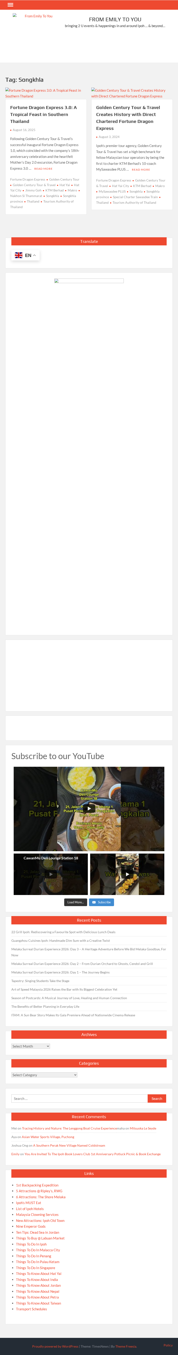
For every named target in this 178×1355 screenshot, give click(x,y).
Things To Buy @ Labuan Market (40, 1238)
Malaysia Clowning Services (37, 1214)
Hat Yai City (120, 186)
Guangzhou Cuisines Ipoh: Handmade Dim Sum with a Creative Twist (60, 940)
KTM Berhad (54, 190)
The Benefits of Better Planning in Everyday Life (45, 1006)
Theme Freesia (125, 1346)
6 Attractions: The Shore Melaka (41, 1197)
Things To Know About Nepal (37, 1291)
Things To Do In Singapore (35, 1268)
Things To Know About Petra (37, 1297)
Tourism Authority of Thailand (134, 202)
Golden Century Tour (64, 179)
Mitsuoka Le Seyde (143, 1128)
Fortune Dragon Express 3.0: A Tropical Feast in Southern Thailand (43, 114)
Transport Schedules (31, 1309)
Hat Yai (65, 185)
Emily (15, 1154)
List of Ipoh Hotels (30, 1209)
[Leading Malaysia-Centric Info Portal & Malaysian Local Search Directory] (89, 452)
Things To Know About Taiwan (38, 1303)
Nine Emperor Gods (31, 1226)
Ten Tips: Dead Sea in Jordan (37, 1232)
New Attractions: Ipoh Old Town (40, 1220)
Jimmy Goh (33, 190)
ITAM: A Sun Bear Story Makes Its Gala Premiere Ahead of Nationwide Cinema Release (73, 1015)
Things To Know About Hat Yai (38, 1273)
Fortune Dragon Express (27, 179)
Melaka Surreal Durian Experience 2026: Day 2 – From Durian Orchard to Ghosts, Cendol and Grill (82, 964)
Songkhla (52, 196)
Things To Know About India (37, 1279)
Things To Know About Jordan (38, 1285)
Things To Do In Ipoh (31, 1244)
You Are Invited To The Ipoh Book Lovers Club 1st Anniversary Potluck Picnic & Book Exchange (93, 1154)
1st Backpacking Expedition (37, 1185)
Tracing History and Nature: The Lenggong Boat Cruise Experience (69, 1128)
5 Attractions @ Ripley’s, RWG (39, 1191)
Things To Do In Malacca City (38, 1250)
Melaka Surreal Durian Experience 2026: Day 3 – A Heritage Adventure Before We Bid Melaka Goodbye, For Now (88, 952)
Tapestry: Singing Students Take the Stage (40, 981)
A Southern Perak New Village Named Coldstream (69, 1145)
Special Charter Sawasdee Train (135, 197)
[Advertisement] (89, 48)
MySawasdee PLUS (112, 191)
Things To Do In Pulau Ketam (37, 1262)
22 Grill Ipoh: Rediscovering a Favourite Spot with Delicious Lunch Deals (63, 932)
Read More (43, 168)
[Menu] (10, 4)
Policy (168, 1345)
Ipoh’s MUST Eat (28, 1203)
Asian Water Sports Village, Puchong (48, 1137)
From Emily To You (115, 19)
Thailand (33, 201)
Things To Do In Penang (33, 1256)
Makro (72, 190)
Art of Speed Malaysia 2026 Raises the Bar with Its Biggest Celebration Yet (64, 989)
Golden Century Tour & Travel (34, 185)
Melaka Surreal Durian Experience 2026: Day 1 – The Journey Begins (60, 972)
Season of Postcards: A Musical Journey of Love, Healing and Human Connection (69, 998)
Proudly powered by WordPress (55, 1346)
